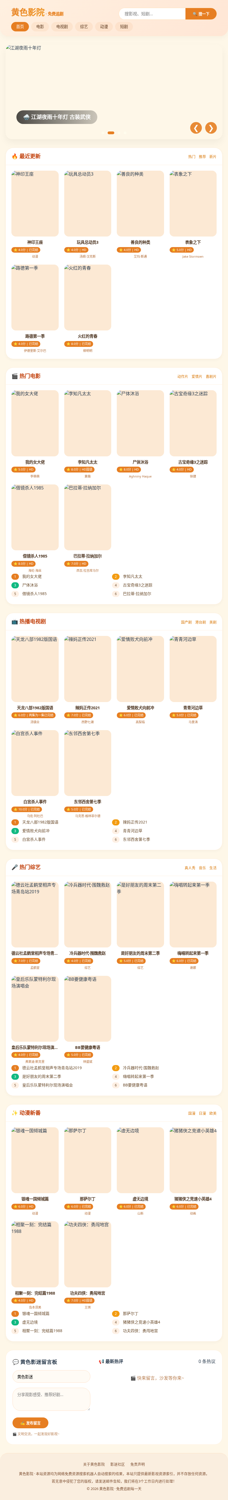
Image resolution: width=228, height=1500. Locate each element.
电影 (40, 26)
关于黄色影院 (94, 1464)
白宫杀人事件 (30, 839)
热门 (191, 156)
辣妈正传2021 (131, 822)
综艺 (84, 26)
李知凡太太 (128, 576)
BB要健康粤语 (131, 1085)
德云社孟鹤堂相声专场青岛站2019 (48, 1067)
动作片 (182, 376)
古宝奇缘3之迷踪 (133, 585)
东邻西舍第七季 (132, 839)
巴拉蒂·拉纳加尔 (133, 593)
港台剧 (200, 622)
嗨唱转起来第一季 (134, 1076)
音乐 (202, 867)
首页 (20, 26)
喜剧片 (211, 376)
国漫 (191, 1113)
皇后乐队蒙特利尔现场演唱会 (43, 1085)
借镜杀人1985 (30, 593)
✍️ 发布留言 (30, 1423)
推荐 (202, 156)
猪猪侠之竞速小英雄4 (137, 1322)
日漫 (202, 1113)
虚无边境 (26, 1322)
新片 (213, 156)
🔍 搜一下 (201, 14)
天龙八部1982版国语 (36, 822)
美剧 (213, 622)
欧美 (213, 1113)
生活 (213, 867)
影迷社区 (117, 1464)
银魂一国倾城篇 (31, 1313)
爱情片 (197, 376)
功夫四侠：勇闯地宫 (136, 1330)
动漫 (104, 26)
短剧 (124, 26)
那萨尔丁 (126, 1313)
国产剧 (186, 622)
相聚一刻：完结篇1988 (38, 1330)
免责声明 (137, 1464)
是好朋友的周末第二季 (37, 1076)
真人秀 (190, 867)
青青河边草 (128, 830)
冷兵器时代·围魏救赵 (137, 1067)
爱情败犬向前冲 (31, 830)
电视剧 (62, 26)
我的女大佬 (28, 576)
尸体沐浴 (26, 585)
